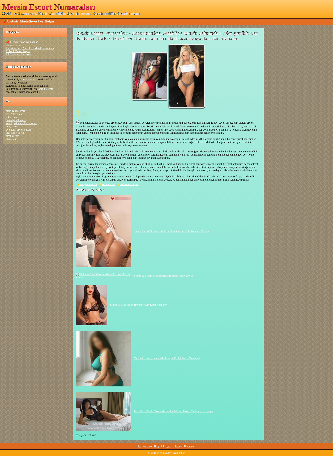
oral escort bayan (129, 184)
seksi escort (108, 184)
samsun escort (45, 88)
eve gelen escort (88, 184)
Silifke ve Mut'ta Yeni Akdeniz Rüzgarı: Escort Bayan (163, 275)
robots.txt (178, 446)
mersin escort (29, 79)
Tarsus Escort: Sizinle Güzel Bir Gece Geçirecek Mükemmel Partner (171, 231)
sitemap (191, 446)
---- (84, 113)
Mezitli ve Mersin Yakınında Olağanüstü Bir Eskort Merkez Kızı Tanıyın (174, 411)
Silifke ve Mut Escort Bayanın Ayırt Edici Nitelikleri (138, 304)
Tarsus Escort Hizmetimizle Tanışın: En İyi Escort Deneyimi (167, 358)
